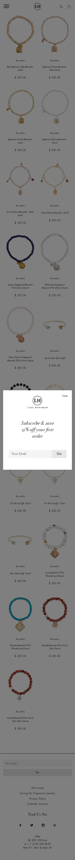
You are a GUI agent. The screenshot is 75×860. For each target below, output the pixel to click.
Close (65, 396)
